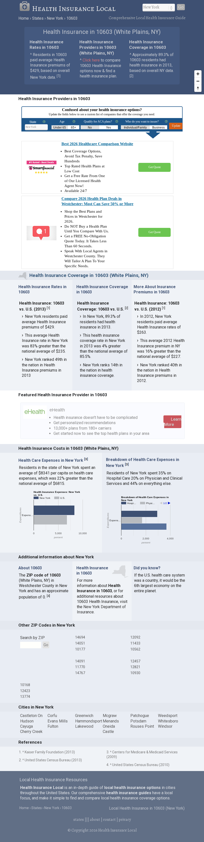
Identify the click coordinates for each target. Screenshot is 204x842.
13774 (25, 697)
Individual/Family (135, 127)
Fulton (53, 726)
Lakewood (84, 726)
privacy (125, 819)
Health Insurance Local (73, 8)
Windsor (165, 726)
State (32, 122)
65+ (73, 127)
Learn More (172, 422)
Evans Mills (58, 721)
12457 (135, 661)
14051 (80, 643)
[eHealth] (35, 417)
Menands (111, 721)
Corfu (52, 715)
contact (109, 819)
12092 (135, 637)
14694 (80, 637)
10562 (135, 649)
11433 (135, 643)
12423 (25, 691)
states (78, 819)
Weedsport (167, 715)
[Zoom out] (198, 81)
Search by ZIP (32, 637)
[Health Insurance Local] (25, 8)
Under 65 (59, 127)
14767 (80, 673)
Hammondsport (88, 721)
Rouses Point (142, 726)
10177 (80, 649)
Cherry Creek (31, 731)
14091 (80, 661)
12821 (135, 667)
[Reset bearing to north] (198, 88)
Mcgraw (110, 715)
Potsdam (138, 721)
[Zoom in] (198, 73)
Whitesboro (168, 721)
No (90, 127)
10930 (135, 673)
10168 (25, 685)
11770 (80, 667)
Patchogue (139, 715)
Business (158, 127)
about (95, 819)
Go (181, 7)
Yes (108, 127)
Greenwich (84, 715)
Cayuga (26, 726)
